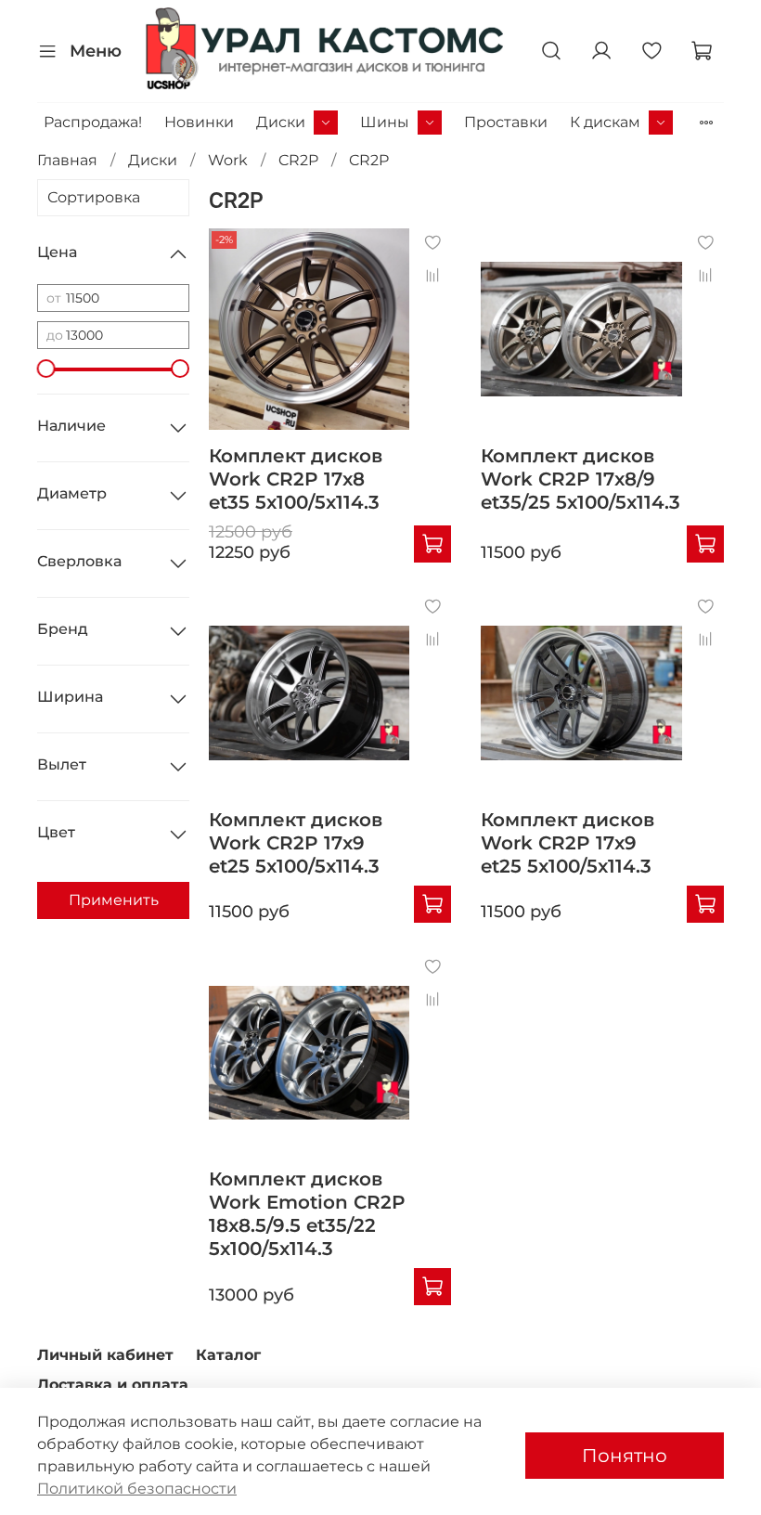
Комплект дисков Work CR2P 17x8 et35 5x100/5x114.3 (295, 479)
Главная (67, 160)
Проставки (506, 122)
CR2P (298, 160)
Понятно (624, 1455)
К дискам (605, 122)
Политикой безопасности (137, 1488)
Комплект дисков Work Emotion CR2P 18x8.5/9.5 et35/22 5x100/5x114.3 (307, 1214)
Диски (280, 122)
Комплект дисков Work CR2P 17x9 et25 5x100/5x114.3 (295, 843)
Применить (114, 900)
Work (228, 160)
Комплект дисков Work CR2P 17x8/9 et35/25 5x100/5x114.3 (580, 479)
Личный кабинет (105, 1355)
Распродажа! (93, 122)
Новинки (199, 122)
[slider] (46, 368)
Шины (384, 122)
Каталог (228, 1355)
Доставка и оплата (112, 1384)
